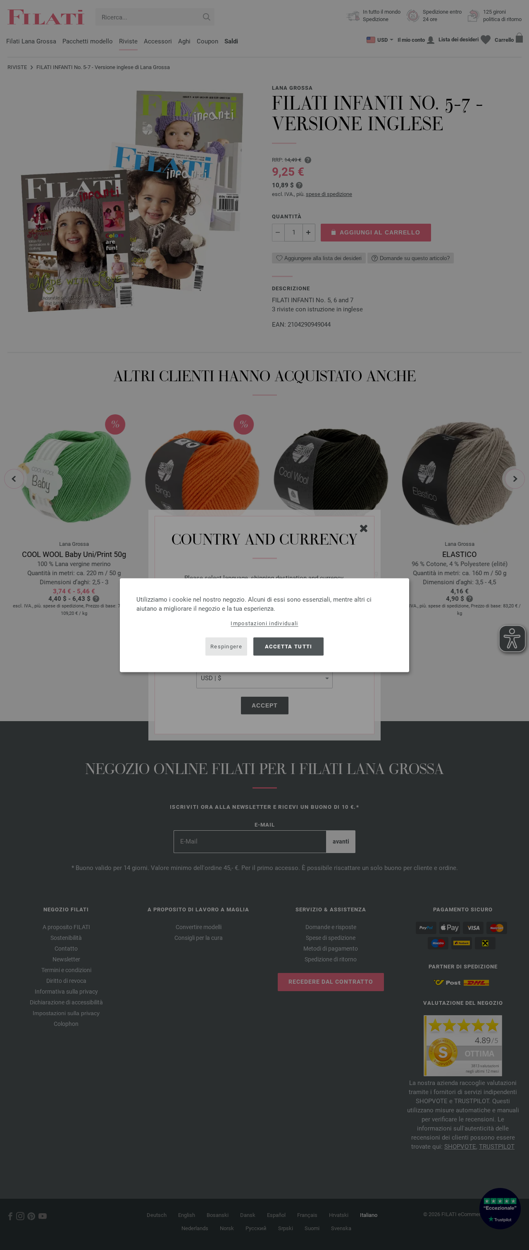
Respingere (226, 646)
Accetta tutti (288, 646)
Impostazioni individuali (264, 623)
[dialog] (264, 625)
